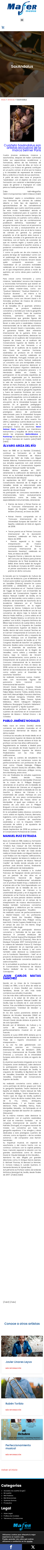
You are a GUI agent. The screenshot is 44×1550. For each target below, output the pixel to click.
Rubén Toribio (14, 1403)
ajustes (29, 1541)
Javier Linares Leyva (19, 1362)
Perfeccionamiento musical (18, 1446)
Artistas (11, 99)
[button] (22, 20)
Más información (13, 1368)
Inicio (3, 99)
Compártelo (11, 1547)
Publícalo (33, 1547)
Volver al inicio (9, 1469)
